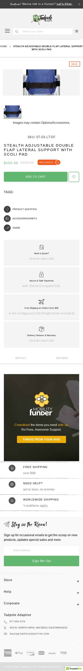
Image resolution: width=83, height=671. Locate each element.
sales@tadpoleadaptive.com (29, 634)
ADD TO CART (36, 176)
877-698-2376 (17, 621)
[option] (12, 112)
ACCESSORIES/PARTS (25, 218)
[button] (74, 177)
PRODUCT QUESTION (25, 209)
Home (3, 46)
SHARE (16, 228)
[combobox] (46, 31)
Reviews (62, 358)
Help (7, 591)
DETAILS (20, 358)
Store (8, 580)
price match (46, 162)
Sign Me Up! (41, 561)
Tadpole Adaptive (17, 615)
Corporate (12, 603)
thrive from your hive (41, 439)
